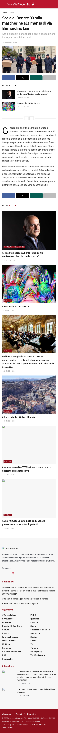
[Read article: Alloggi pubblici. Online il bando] (29, 395)
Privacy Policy (39, 725)
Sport (33, 641)
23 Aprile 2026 (8, 474)
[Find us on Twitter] (13, 573)
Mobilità (6, 644)
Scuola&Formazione (14, 247)
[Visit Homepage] (20, 4)
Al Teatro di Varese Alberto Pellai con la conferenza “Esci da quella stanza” (34, 92)
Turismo (34, 648)
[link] (18, 166)
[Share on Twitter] (22, 77)
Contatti (19, 714)
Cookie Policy (7, 728)
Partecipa (6, 648)
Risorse (34, 622)
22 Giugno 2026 (24, 97)
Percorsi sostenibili (11, 652)
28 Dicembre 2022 (9, 43)
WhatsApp (6, 714)
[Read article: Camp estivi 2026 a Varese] (8, 106)
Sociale (12, 13)
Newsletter (31, 714)
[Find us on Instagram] (8, 573)
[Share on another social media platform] (49, 77)
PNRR (33, 615)
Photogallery (8, 659)
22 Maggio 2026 (9, 371)
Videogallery (36, 652)
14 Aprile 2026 (8, 528)
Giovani (8, 301)
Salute (33, 626)
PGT (4, 655)
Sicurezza (35, 633)
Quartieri (34, 619)
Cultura (5, 630)
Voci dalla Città (37, 655)
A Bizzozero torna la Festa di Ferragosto (20, 603)
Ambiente (6, 622)
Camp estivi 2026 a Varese (28, 103)
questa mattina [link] (18, 166)
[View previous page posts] (26, 118)
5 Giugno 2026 (23, 106)
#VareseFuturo (9, 615)
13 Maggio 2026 (9, 421)
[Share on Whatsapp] (36, 77)
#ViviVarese (8, 619)
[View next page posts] (31, 118)
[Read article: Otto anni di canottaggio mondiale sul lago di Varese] (8, 692)
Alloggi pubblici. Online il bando (18, 417)
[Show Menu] (3, 4)
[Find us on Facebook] (3, 573)
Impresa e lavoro (10, 637)
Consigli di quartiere (12, 626)
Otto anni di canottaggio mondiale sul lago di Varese (25, 599)
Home (4, 13)
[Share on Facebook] (8, 77)
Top (32, 644)
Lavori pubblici (9, 641)
